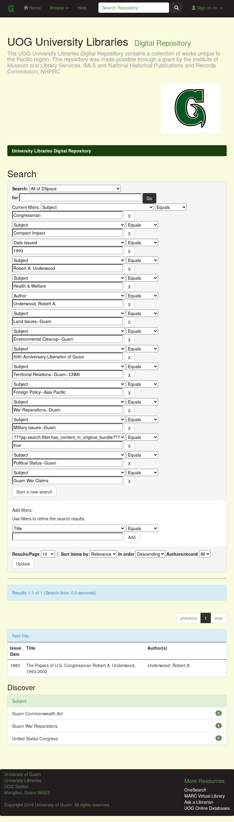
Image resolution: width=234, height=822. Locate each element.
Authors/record (182, 554)
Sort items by (74, 554)
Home (34, 8)
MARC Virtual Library (204, 796)
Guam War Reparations (35, 726)
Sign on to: (207, 8)
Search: (20, 188)
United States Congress (35, 738)
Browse (58, 8)
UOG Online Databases (207, 808)
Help (82, 8)
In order (126, 554)
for (15, 197)
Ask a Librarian (198, 802)
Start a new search (34, 492)
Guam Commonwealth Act (37, 713)
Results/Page (26, 554)
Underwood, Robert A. (168, 665)
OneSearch (195, 790)
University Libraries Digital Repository (51, 151)
